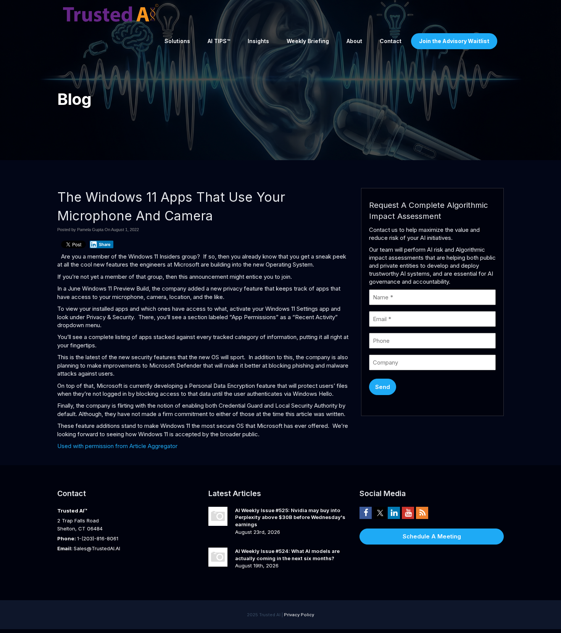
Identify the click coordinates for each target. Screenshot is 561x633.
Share (105, 244)
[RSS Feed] (422, 512)
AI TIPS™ (219, 41)
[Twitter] (380, 512)
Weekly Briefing (308, 41)
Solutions (177, 41)
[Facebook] (365, 512)
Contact (390, 41)
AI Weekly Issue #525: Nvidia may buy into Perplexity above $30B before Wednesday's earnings (290, 517)
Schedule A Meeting (432, 536)
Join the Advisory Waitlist (454, 41)
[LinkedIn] (394, 512)
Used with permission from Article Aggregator (117, 446)
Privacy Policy (299, 614)
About (354, 41)
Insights (258, 41)
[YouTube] (408, 512)
